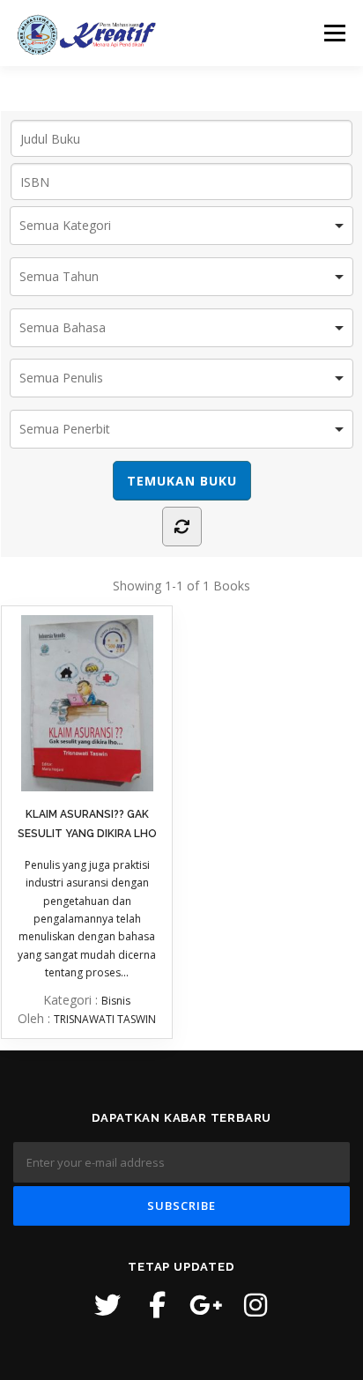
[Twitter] (107, 1305)
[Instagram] (255, 1305)
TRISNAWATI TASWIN (105, 1019)
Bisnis (115, 1000)
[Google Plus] (206, 1305)
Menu (333, 33)
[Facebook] (157, 1305)
